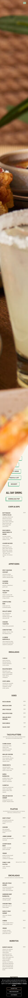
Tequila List (14, 482)
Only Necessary (14, 991)
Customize (14, 995)
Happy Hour (14, 476)
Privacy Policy (17, 983)
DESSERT (14, 489)
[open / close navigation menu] (25, 3)
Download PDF (14, 503)
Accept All (14, 988)
